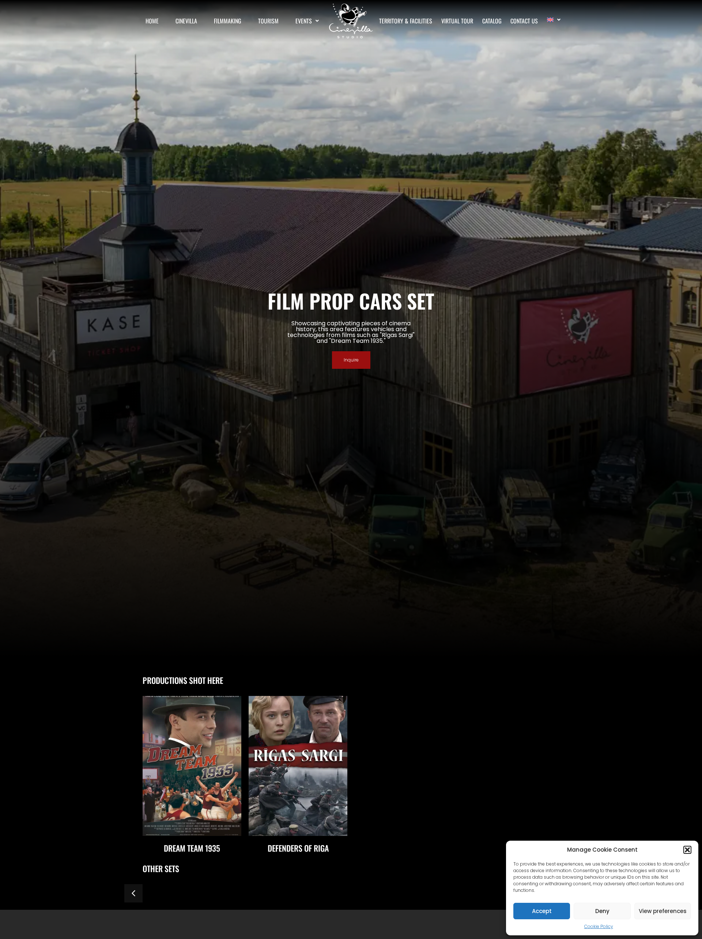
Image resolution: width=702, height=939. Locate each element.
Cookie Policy (598, 926)
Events (303, 20)
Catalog (492, 20)
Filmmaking (227, 20)
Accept (542, 911)
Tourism (268, 20)
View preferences (663, 911)
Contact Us (524, 20)
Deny (602, 911)
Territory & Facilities (405, 20)
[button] (687, 849)
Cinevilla (186, 20)
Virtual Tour (457, 20)
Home (152, 20)
